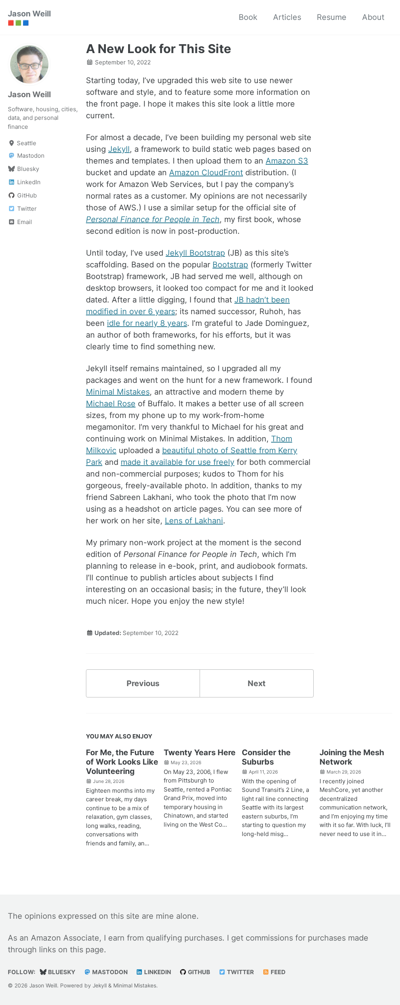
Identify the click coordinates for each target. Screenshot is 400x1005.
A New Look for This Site (158, 48)
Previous (143, 683)
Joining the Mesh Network (352, 757)
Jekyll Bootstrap (195, 253)
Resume (331, 17)
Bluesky (61, 972)
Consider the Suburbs (266, 757)
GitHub (198, 972)
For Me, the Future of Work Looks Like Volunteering (122, 762)
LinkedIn (157, 972)
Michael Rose (111, 403)
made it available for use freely (177, 462)
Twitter (240, 972)
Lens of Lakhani (194, 520)
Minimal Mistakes (118, 392)
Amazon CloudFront (206, 172)
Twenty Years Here (200, 752)
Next (257, 683)
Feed (278, 972)
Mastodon (109, 972)
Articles (287, 17)
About (373, 17)
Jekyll (119, 149)
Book (248, 17)
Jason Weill (29, 17)
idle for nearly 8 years (147, 323)
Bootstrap (230, 264)
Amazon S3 (287, 160)
